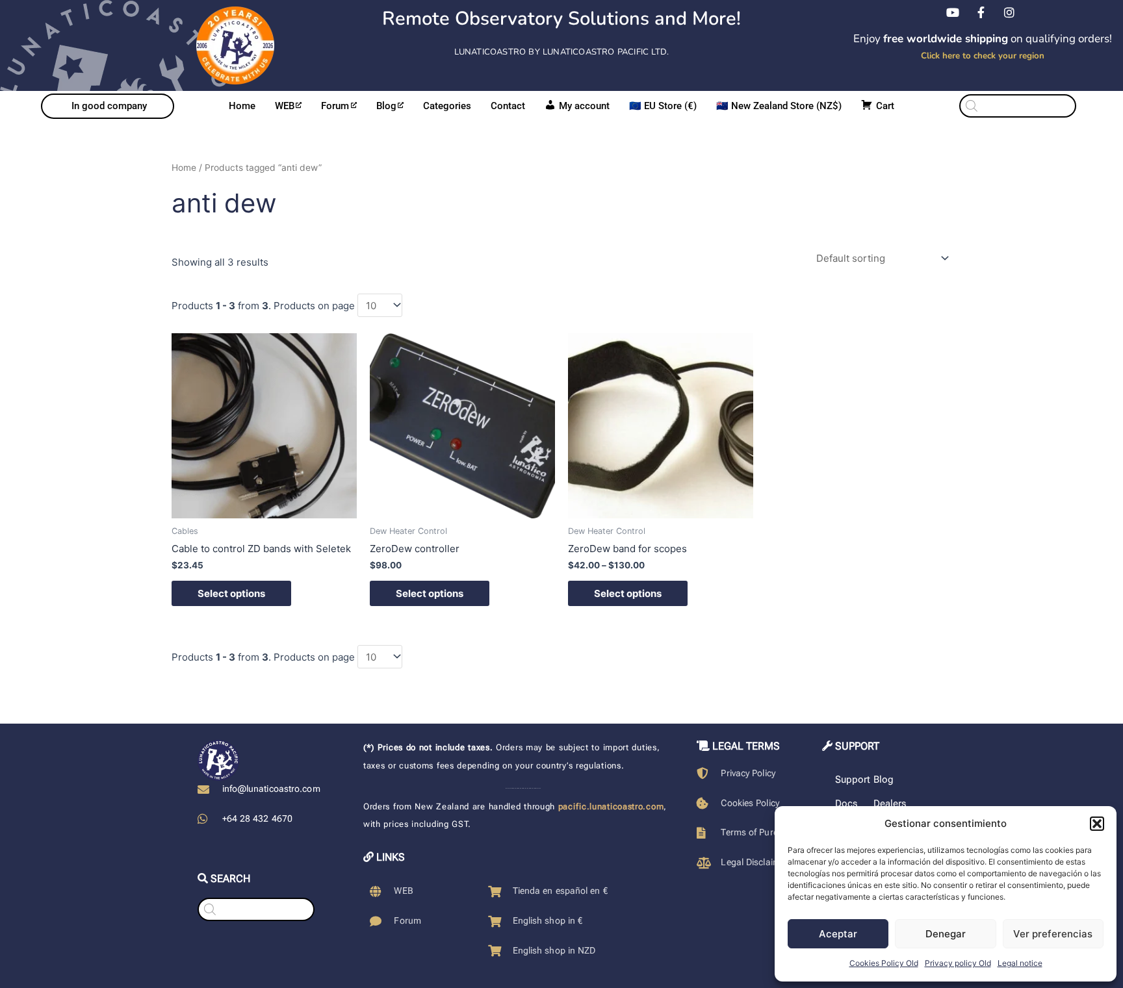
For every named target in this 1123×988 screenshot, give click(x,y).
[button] (1097, 823)
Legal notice (1020, 963)
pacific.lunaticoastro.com (611, 806)
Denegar (945, 934)
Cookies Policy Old (883, 963)
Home (242, 106)
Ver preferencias (1052, 934)
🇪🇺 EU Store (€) (663, 106)
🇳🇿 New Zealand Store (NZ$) (779, 106)
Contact (508, 106)
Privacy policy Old (958, 963)
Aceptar (838, 934)
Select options (231, 593)
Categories (447, 106)
